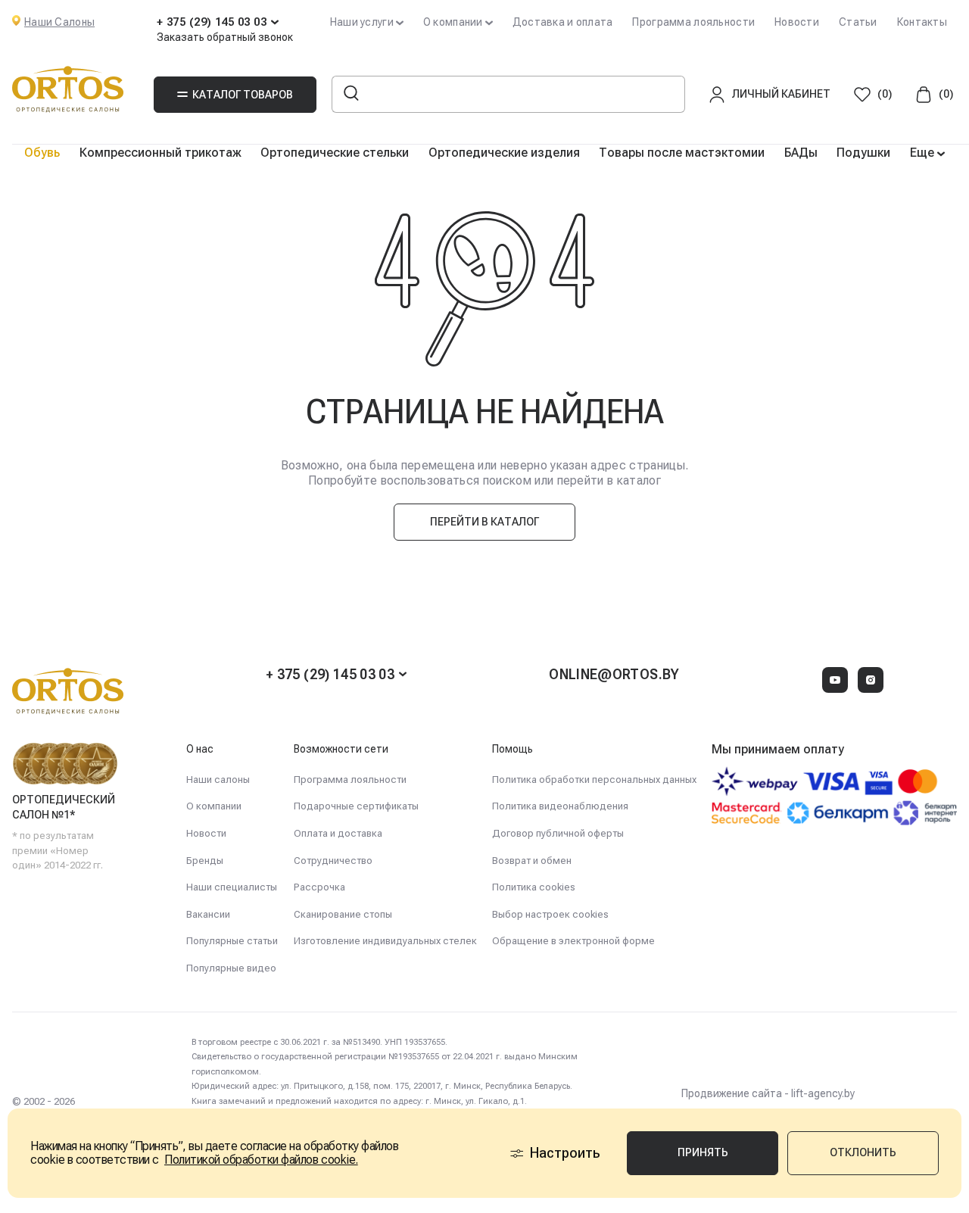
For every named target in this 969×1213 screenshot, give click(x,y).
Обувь (42, 152)
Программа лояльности (693, 22)
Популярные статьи (232, 940)
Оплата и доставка (338, 833)
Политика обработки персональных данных (594, 779)
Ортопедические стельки (334, 152)
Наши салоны (218, 779)
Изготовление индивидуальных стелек (385, 940)
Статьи (858, 22)
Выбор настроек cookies (550, 914)
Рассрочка (319, 887)
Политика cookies (533, 887)
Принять (703, 1152)
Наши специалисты (231, 887)
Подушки (863, 152)
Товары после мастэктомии (682, 152)
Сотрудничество (333, 860)
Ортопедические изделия (504, 152)
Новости (796, 22)
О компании (213, 806)
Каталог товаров (242, 95)
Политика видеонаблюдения (560, 806)
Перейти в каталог (484, 522)
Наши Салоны (59, 22)
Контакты (922, 22)
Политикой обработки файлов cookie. (261, 1159)
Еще (923, 152)
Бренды (204, 860)
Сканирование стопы (343, 914)
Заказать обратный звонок (225, 37)
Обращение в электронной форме (573, 940)
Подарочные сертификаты (356, 806)
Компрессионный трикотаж (160, 152)
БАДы (801, 152)
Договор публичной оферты (558, 833)
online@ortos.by (614, 674)
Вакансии (208, 914)
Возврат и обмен (532, 860)
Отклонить (863, 1152)
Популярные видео (231, 968)
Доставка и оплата (563, 22)
